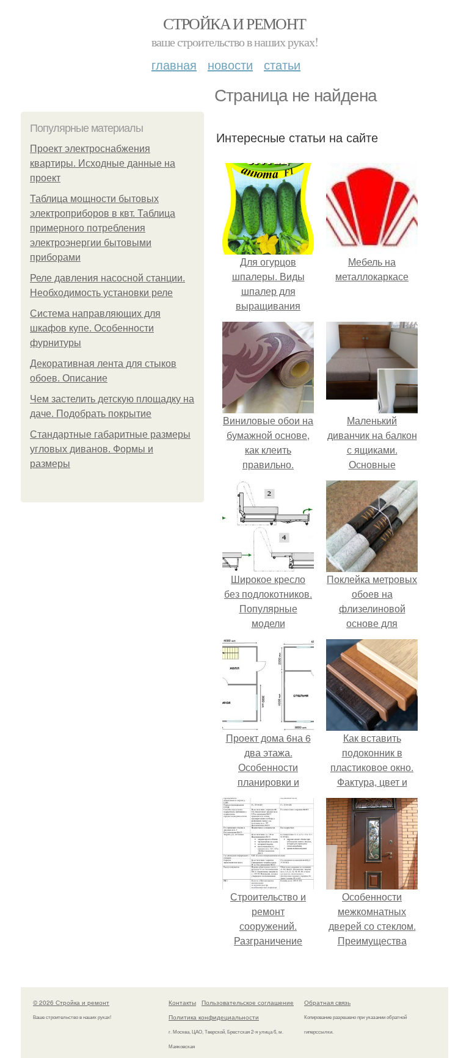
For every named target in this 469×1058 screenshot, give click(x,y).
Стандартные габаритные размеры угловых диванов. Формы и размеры (110, 449)
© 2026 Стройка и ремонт (71, 1002)
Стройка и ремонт (234, 23)
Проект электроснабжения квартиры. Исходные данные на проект (102, 163)
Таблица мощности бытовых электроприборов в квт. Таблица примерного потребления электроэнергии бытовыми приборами (102, 228)
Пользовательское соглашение (248, 1002)
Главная (174, 64)
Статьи (282, 64)
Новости (230, 64)
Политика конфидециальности (214, 1017)
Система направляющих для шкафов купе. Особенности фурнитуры (95, 328)
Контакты (182, 1002)
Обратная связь (327, 1002)
